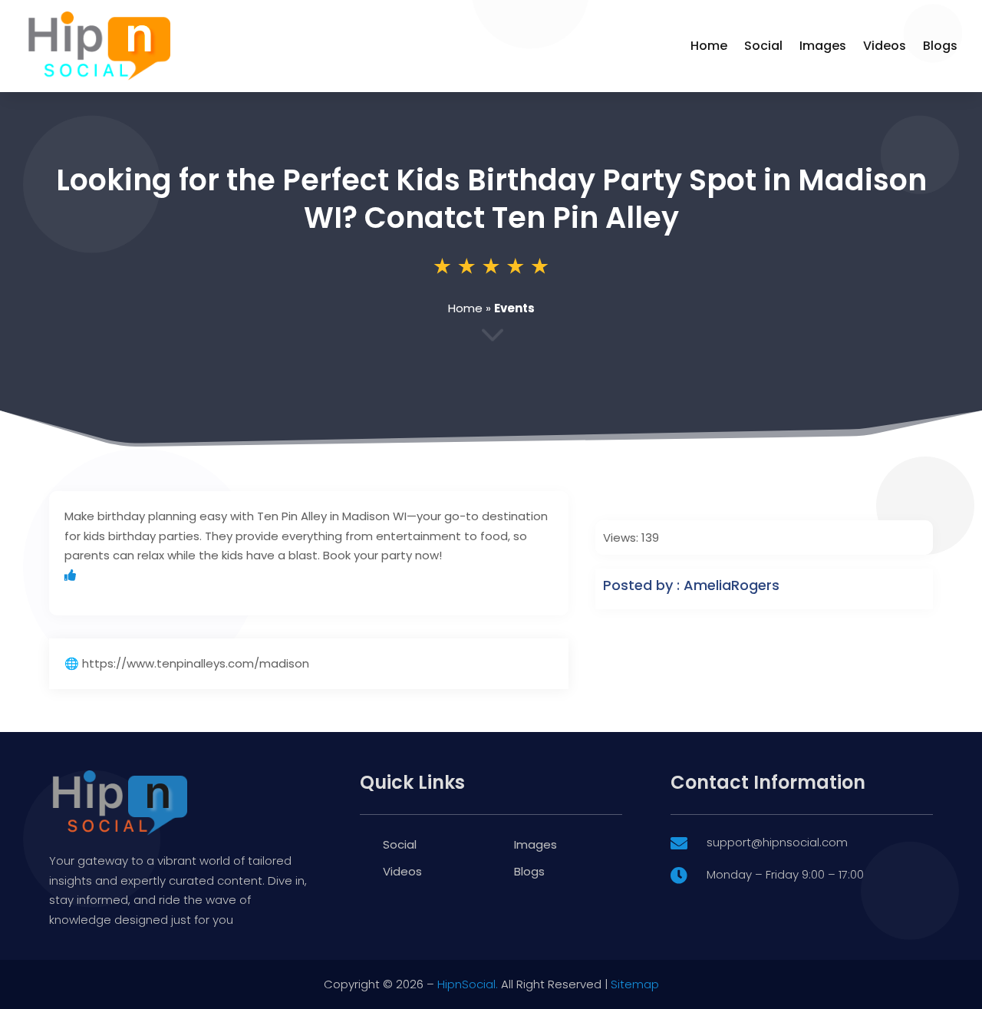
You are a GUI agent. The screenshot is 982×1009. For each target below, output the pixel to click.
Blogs (940, 45)
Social (763, 45)
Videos (884, 45)
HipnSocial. (467, 984)
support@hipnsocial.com (777, 842)
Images (822, 45)
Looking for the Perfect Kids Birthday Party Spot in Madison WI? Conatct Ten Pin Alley (491, 199)
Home (708, 45)
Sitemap (635, 984)
